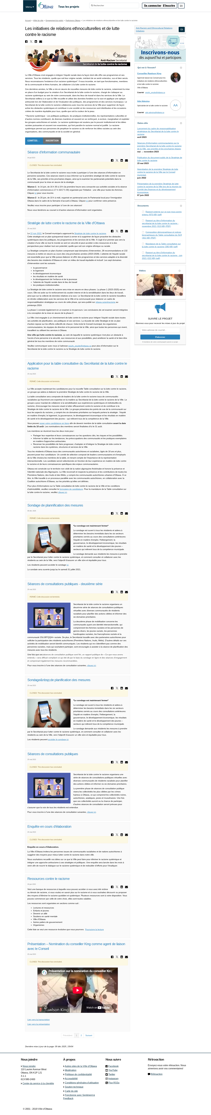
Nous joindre (29, 1066)
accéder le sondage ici (58, 739)
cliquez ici (62, 492)
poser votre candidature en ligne (54, 423)
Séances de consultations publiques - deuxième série (64, 584)
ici (36, 193)
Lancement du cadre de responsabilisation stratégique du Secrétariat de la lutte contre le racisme (158, 131)
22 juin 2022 (35, 233)
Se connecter (152, 5)
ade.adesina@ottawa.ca (154, 113)
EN (181, 5)
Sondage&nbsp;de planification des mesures (58, 680)
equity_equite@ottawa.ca (79, 346)
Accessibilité (71, 1078)
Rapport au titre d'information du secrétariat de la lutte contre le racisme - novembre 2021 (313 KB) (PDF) (160, 223)
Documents (143, 206)
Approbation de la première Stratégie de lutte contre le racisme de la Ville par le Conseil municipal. (157, 172)
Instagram (114, 1078)
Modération (70, 1070)
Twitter (112, 1074)
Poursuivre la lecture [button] (94, 929)
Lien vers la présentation (38, 1024)
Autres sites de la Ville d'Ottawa (81, 1066)
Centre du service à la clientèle (38, 1083)
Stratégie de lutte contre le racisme (90, 233)
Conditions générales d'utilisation (82, 1083)
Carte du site (71, 1091)
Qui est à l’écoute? (147, 67)
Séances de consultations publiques (52, 754)
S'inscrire (169, 5)
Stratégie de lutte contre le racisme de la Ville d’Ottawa (65, 223)
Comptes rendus (35, 140)
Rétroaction (156, 1074)
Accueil (28, 21)
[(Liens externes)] (181, 29)
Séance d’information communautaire (53, 152)
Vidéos (142, 270)
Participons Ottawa (73, 21)
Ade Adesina (143, 101)
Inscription (52, 140)
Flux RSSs (113, 1083)
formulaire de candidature (71, 489)
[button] (26, 41)
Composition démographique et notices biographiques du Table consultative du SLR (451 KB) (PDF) (162, 235)
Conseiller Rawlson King (149, 73)
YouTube (113, 1070)
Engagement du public (54, 21)
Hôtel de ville (38, 21)
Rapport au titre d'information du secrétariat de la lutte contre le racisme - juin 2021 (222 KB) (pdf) (162, 255)
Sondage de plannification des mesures (55, 505)
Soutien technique (74, 1087)
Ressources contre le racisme (48, 879)
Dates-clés (143, 123)
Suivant (88, 1035)
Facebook (114, 1066)
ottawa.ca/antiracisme (105, 302)
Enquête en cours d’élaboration (49, 826)
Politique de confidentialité (78, 1074)
